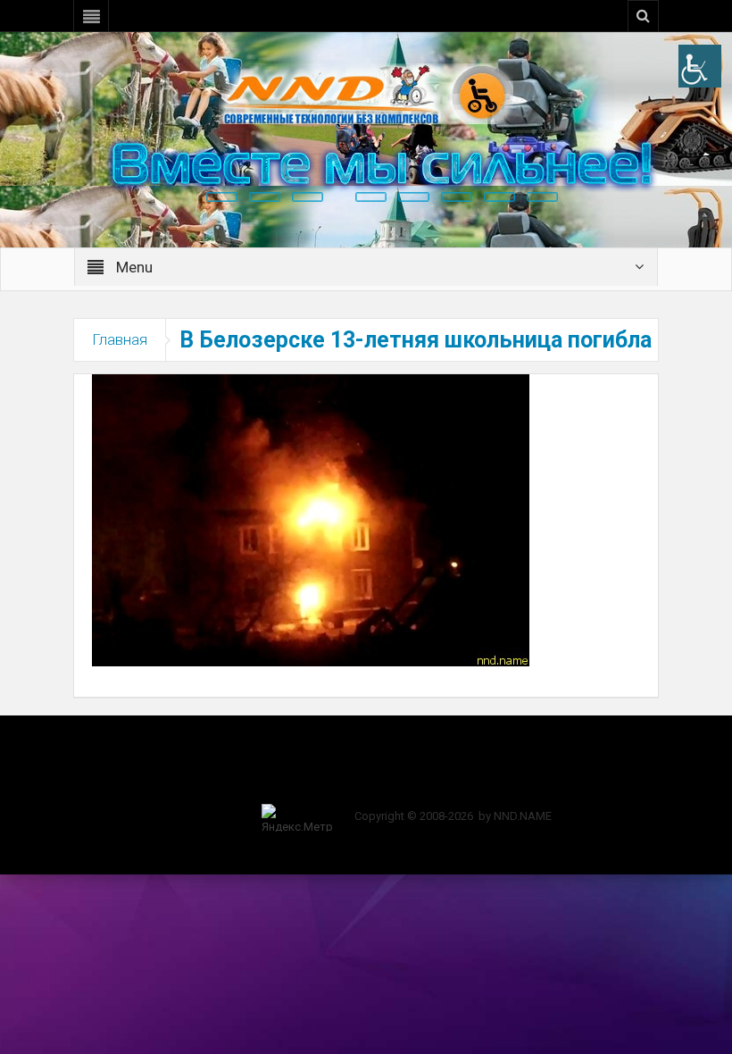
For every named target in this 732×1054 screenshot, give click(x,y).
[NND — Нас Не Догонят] (366, 93)
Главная (119, 339)
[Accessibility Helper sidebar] (699, 66)
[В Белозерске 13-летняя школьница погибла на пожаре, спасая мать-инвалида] (310, 519)
